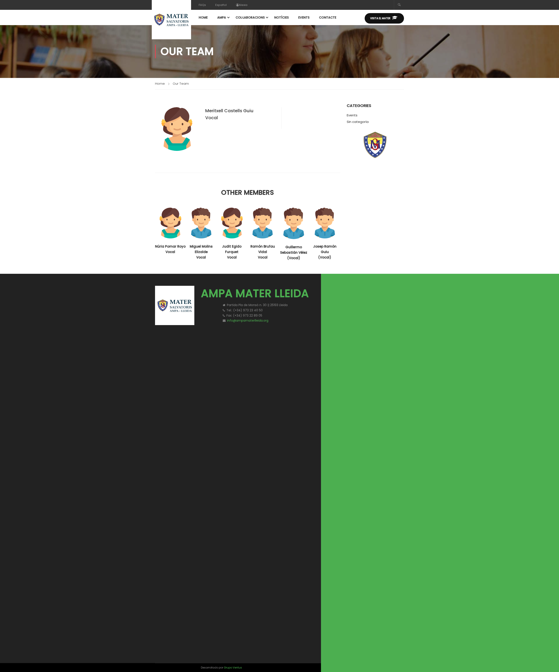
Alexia (243, 5)
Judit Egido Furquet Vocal (232, 252)
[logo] (367, 290)
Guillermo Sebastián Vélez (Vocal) (293, 252)
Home (160, 83)
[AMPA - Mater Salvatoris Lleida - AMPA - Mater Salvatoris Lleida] (171, 19)
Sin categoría (358, 121)
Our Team (181, 83)
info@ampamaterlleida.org (247, 320)
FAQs (202, 5)
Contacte (327, 17)
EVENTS (303, 17)
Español (221, 5)
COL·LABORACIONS (250, 17)
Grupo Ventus (233, 667)
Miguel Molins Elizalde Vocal (201, 252)
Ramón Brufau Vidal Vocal (262, 252)
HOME (203, 17)
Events (352, 115)
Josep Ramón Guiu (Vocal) (324, 252)
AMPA (221, 17)
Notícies (281, 17)
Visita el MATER (380, 18)
